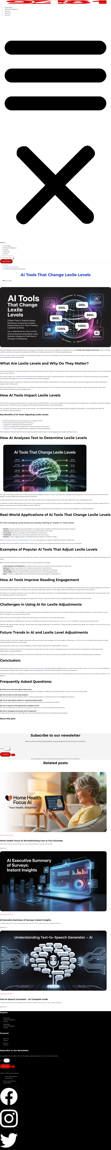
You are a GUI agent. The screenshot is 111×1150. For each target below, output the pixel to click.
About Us (8, 13)
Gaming (7, 11)
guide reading (23, 378)
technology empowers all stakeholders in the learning (20, 540)
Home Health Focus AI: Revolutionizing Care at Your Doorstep (31, 840)
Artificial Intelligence (11, 9)
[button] (55, 130)
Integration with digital (10, 428)
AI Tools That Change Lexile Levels (56, 274)
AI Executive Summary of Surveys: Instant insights (25, 920)
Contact (7, 15)
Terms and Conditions (11, 1076)
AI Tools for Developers (10, 267)
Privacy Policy (9, 1078)
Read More (3, 848)
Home (5, 265)
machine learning (81, 640)
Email (2, 748)
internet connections (65, 621)
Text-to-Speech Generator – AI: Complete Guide (24, 999)
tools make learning (93, 668)
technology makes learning (12, 355)
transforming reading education (34, 668)
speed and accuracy (15, 509)
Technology (8, 7)
